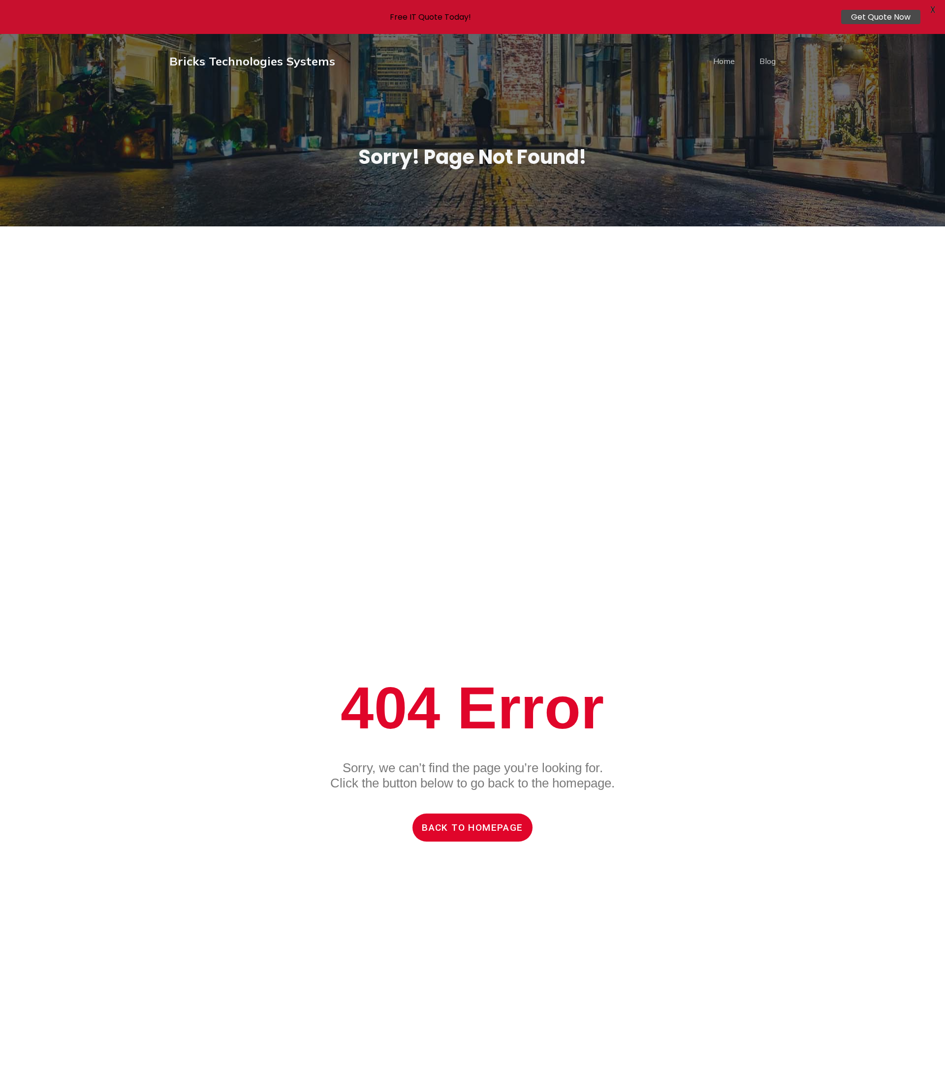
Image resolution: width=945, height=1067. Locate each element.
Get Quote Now (881, 17)
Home (724, 61)
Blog (767, 61)
